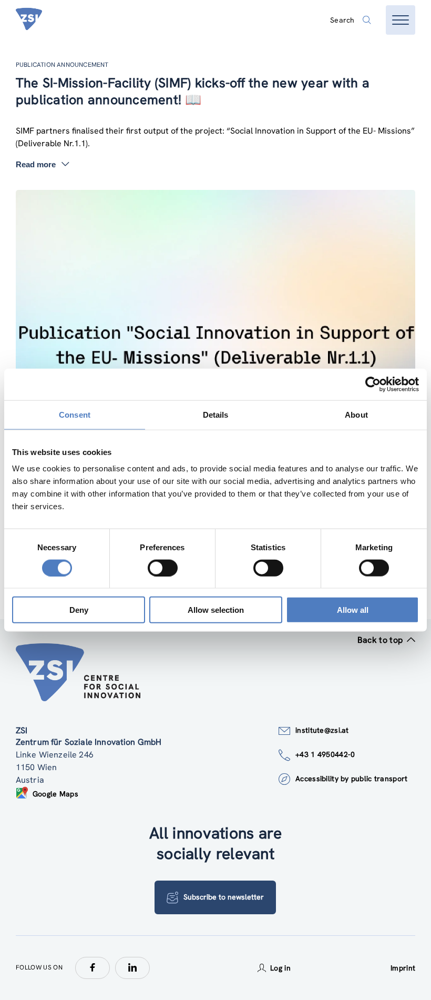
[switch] (163, 567)
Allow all (352, 609)
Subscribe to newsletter (223, 897)
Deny (78, 609)
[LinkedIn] (132, 968)
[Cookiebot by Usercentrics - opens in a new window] (373, 384)
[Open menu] (400, 20)
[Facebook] (92, 968)
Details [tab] (216, 414)
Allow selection (216, 609)
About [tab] (356, 414)
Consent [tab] (74, 414)
